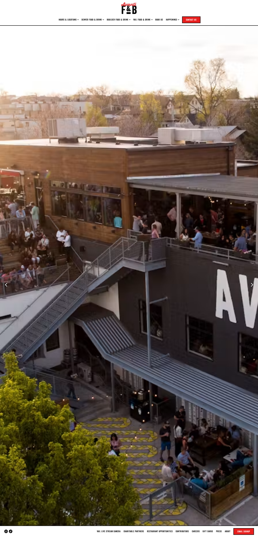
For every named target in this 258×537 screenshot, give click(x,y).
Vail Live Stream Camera (109, 531)
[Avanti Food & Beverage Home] (129, 8)
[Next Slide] (252, 285)
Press (219, 531)
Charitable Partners (134, 531)
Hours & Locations (69, 19)
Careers (196, 531)
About (227, 531)
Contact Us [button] (191, 19)
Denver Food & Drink (92, 19)
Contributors (182, 531)
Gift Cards (208, 531)
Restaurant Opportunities (160, 531)
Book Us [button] (159, 19)
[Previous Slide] (6, 285)
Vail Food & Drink (143, 19)
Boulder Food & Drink (118, 19)
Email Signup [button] (243, 531)
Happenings (172, 19)
